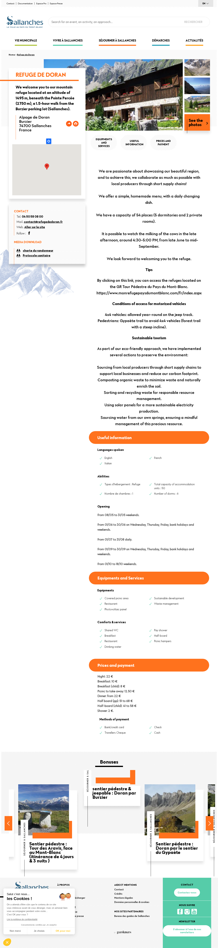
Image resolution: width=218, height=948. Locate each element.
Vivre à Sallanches (68, 40)
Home (12, 54)
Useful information (134, 142)
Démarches (161, 40)
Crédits (118, 893)
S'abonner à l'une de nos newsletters (187, 931)
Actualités (194, 40)
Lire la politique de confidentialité (22, 919)
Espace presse (56, 3)
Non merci (15, 930)
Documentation (25, 3)
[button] (7, 942)
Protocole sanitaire (36, 255)
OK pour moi (63, 930)
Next (209, 823)
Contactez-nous (187, 892)
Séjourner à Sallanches (117, 40)
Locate (48, 141)
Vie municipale (26, 40)
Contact (10, 3)
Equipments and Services (104, 142)
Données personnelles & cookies (131, 902)
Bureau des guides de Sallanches (132, 916)
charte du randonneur (38, 250)
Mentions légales (123, 897)
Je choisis (39, 930)
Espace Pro (41, 3)
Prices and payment (163, 142)
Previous (8, 823)
